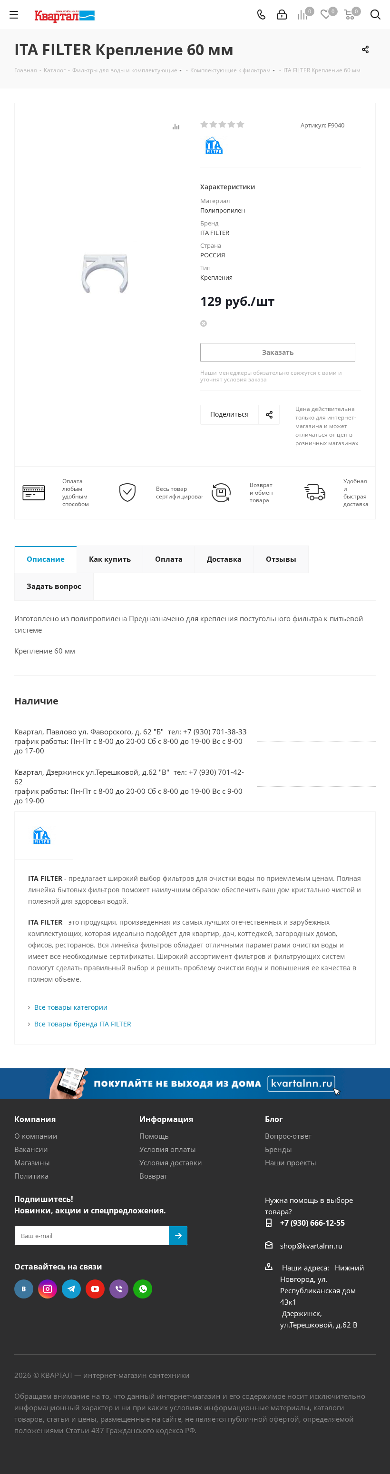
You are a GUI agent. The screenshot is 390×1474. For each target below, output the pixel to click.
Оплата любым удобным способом (75, 493)
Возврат (153, 1176)
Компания (35, 1119)
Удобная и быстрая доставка (356, 493)
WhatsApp (142, 1288)
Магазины (32, 1162)
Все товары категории (70, 1007)
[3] (222, 124)
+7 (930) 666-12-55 (312, 1223)
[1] (204, 124)
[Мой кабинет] (282, 15)
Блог (274, 1119)
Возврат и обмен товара (261, 492)
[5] (240, 124)
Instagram (47, 1288)
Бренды (278, 1149)
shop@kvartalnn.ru (311, 1245)
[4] (231, 124)
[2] (213, 124)
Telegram (71, 1288)
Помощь (154, 1136)
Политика (31, 1176)
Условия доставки (170, 1162)
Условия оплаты (167, 1149)
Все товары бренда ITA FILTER (82, 1023)
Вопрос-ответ (288, 1136)
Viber (118, 1288)
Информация (166, 1119)
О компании (36, 1136)
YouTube (95, 1288)
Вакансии (31, 1149)
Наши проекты (290, 1162)
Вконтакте (23, 1288)
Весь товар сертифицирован (180, 492)
